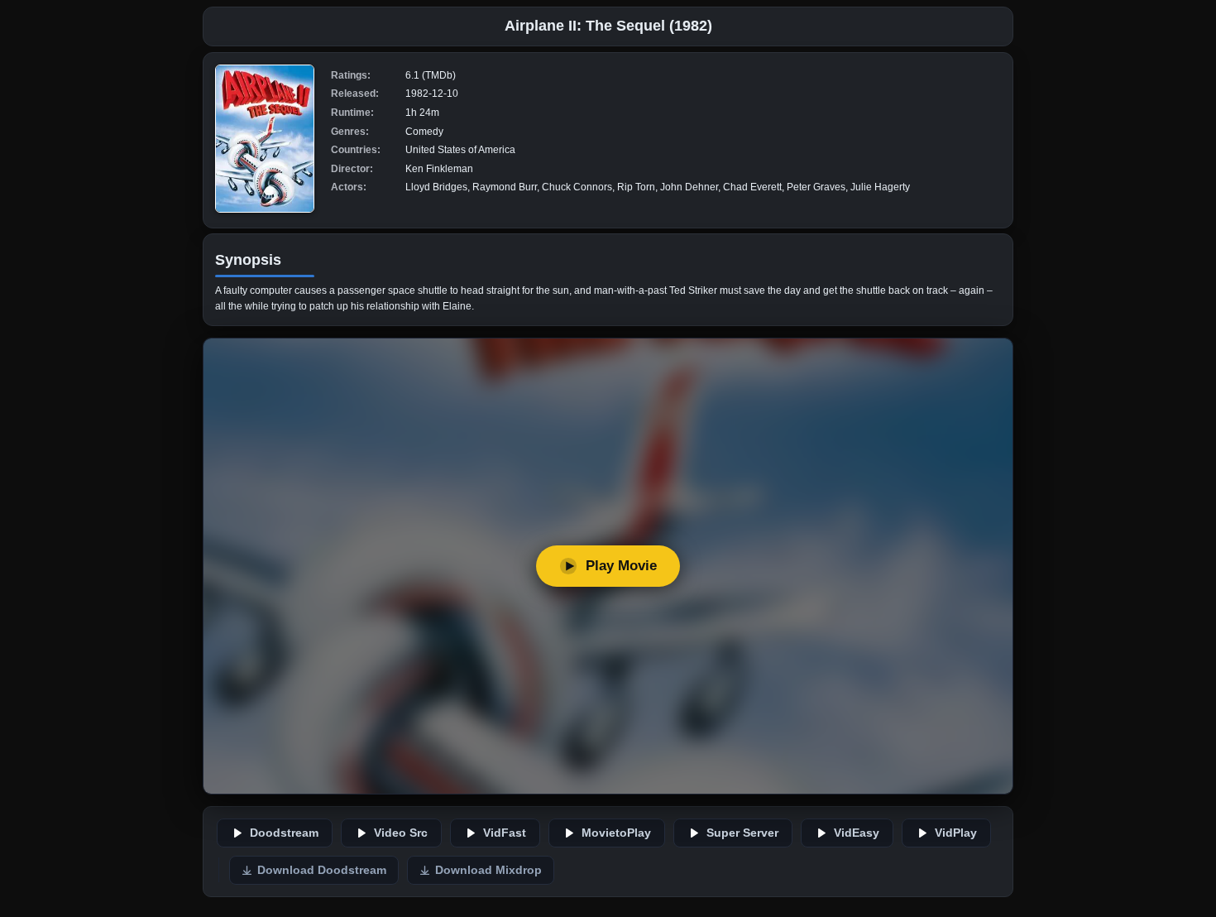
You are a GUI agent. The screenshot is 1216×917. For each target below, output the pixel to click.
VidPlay (956, 833)
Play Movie (621, 566)
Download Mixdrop (488, 870)
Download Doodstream (321, 870)
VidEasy (856, 833)
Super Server (742, 833)
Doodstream (284, 833)
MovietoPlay (616, 833)
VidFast (504, 833)
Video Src (401, 833)
